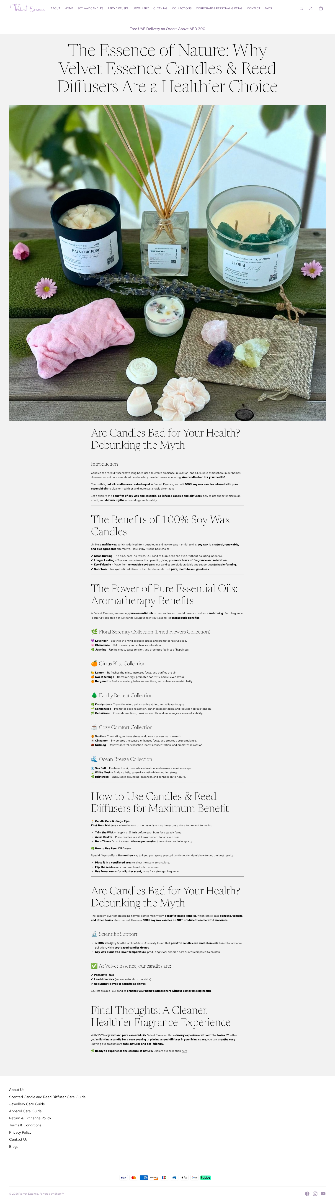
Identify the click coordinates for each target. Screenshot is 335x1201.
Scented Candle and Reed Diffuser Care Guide (47, 1097)
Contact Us (18, 1139)
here (184, 1051)
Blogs (13, 1146)
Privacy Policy (20, 1132)
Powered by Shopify (51, 1194)
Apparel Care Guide (25, 1111)
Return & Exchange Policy (30, 1118)
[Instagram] (315, 1193)
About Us (16, 1089)
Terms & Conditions (25, 1125)
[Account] (311, 8)
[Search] (301, 8)
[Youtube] (323, 1193)
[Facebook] (307, 1193)
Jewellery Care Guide (27, 1104)
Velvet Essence (28, 1194)
